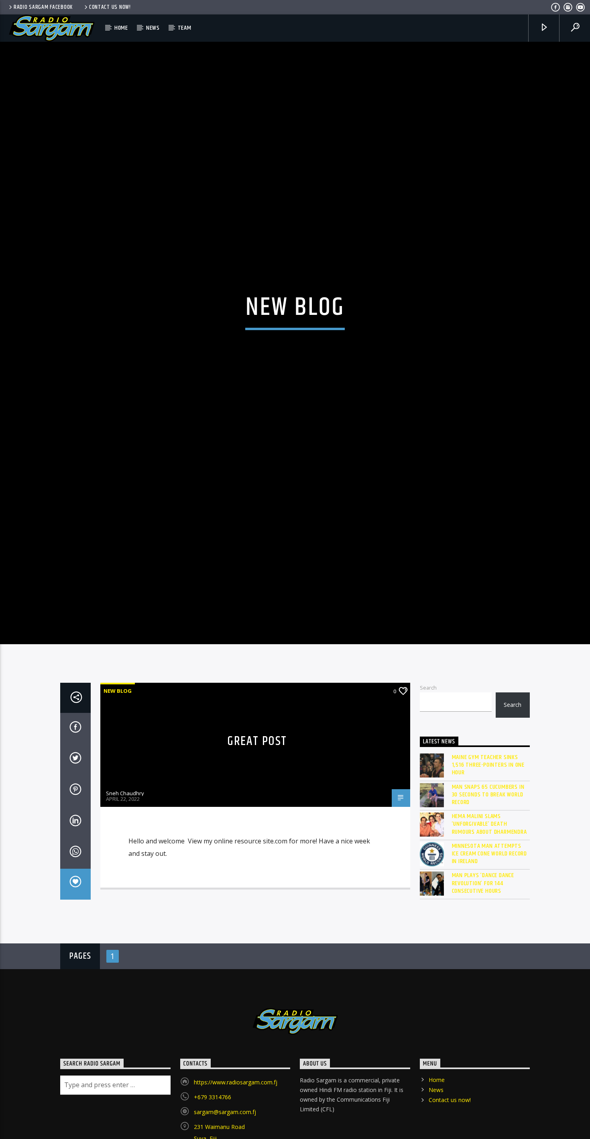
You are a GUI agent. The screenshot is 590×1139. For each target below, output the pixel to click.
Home (121, 28)
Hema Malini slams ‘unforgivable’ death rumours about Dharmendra (489, 857)
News (153, 28)
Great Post (257, 774)
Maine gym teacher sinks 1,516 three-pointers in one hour (488, 798)
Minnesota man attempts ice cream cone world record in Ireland (489, 886)
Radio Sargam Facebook (43, 7)
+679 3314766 (212, 1130)
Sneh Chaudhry (125, 826)
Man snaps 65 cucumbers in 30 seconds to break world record (488, 827)
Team (184, 28)
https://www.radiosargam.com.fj (235, 1115)
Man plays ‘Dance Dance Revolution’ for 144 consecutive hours (483, 916)
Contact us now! (110, 7)
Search (428, 720)
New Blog (118, 723)
